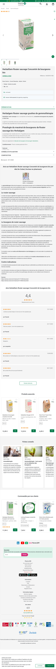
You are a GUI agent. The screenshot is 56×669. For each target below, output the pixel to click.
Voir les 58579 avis (15, 1)
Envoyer (25, 554)
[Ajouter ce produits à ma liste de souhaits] (54, 11)
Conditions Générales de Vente (28, 597)
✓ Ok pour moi (49, 665)
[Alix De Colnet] (26, 175)
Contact (39, 1)
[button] (4, 4)
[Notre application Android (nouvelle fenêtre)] (32, 575)
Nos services (28, 566)
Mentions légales (28, 594)
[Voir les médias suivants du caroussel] (52, 35)
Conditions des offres (28, 599)
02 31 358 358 (47, 1)
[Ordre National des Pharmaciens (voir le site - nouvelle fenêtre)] (36, 624)
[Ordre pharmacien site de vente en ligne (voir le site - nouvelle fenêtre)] (23, 624)
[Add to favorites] (16, 400)
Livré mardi (8, 92)
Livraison (28, 581)
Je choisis (39, 665)
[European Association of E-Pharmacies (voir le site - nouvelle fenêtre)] (23, 633)
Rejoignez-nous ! (28, 572)
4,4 (28, 295)
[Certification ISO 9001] (7, 624)
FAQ (28, 583)
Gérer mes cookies (28, 601)
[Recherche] (40, 4)
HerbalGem (6, 76)
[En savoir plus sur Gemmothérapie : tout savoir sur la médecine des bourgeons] (33, 451)
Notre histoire (28, 565)
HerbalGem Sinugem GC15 (27, 415)
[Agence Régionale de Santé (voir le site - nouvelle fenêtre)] (42, 624)
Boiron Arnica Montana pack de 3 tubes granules (46, 518)
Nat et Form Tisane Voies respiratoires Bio (45, 415)
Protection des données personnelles (28, 596)
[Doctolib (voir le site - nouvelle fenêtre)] (33, 633)
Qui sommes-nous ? (28, 563)
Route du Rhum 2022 (28, 570)
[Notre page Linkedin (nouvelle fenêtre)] (18, 542)
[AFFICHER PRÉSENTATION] (54, 107)
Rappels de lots (28, 588)
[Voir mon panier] (53, 4)
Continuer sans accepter (6, 657)
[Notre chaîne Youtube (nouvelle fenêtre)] (22, 543)
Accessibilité (22, 643)
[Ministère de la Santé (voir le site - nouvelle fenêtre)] (17, 624)
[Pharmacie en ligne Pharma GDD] (21, 4)
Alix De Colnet (26, 179)
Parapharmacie (28, 568)
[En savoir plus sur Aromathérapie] (12, 451)
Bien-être (5, 457)
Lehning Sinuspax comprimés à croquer (28, 518)
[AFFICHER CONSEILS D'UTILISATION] (54, 152)
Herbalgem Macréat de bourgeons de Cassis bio (8, 518)
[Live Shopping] (26, 543)
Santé (26, 457)
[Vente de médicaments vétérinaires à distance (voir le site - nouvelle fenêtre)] (30, 624)
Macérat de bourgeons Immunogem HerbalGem (26, 141)
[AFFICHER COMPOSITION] (54, 155)
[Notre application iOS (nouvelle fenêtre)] (23, 575)
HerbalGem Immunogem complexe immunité (8, 415)
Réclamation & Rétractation (28, 585)
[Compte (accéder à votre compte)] (47, 4)
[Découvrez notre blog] (34, 543)
